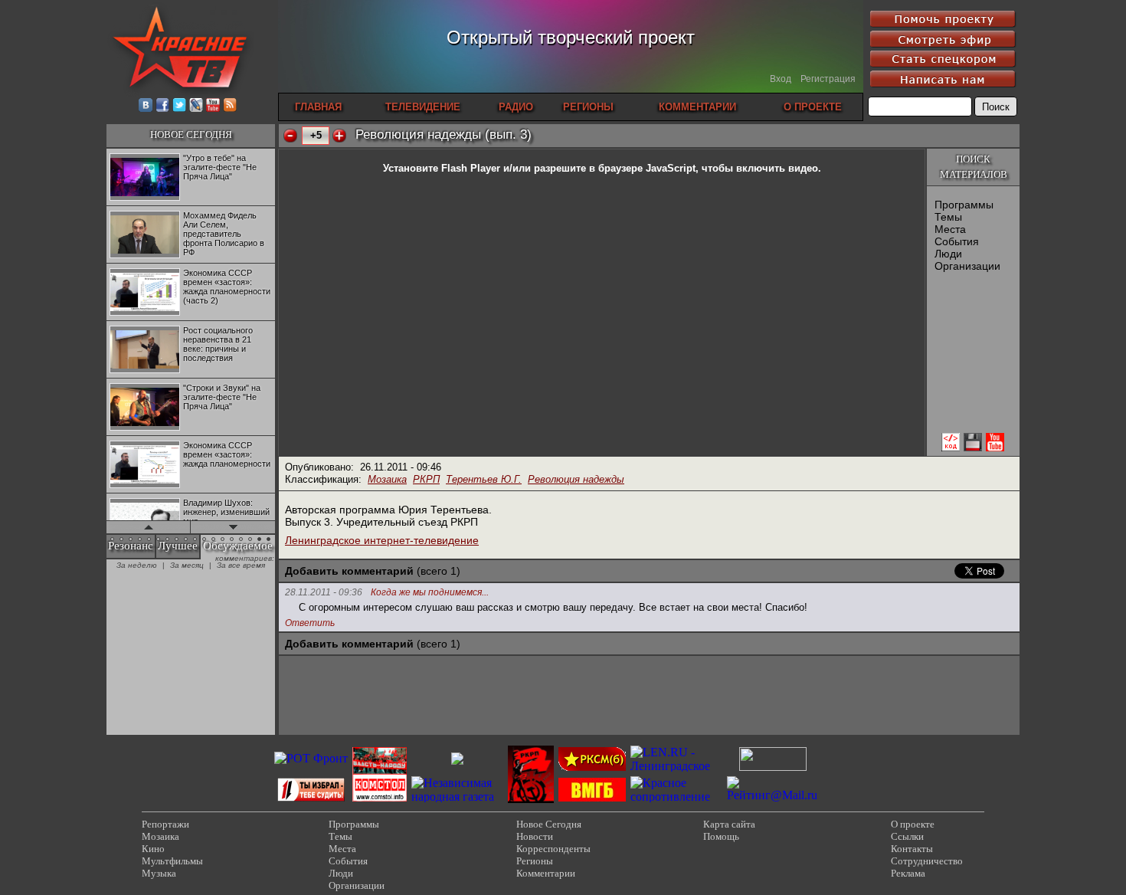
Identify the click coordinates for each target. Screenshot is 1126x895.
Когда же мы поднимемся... (430, 593)
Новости (534, 836)
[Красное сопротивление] (676, 796)
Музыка (159, 873)
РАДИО (516, 107)
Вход (780, 79)
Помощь (721, 836)
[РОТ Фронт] (311, 758)
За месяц (187, 565)
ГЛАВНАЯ (318, 107)
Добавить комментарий (349, 571)
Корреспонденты (553, 848)
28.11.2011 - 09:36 (323, 592)
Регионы (534, 861)
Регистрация (828, 79)
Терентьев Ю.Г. (484, 479)
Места (950, 229)
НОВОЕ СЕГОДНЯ (191, 134)
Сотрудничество (927, 861)
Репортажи (165, 824)
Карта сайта (729, 824)
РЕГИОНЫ (588, 107)
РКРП (426, 479)
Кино (153, 848)
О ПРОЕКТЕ (813, 107)
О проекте (913, 824)
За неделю (136, 565)
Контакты (912, 848)
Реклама (908, 873)
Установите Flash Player (441, 168)
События (957, 241)
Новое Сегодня (548, 824)
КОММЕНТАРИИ (697, 107)
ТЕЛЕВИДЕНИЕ (422, 107)
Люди (948, 254)
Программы (964, 204)
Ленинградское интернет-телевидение (382, 540)
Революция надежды (576, 479)
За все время (241, 565)
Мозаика (387, 479)
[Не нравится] (290, 136)
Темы (948, 217)
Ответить (310, 623)
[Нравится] (339, 136)
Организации (967, 266)
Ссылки (907, 836)
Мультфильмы (172, 861)
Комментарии (545, 873)
